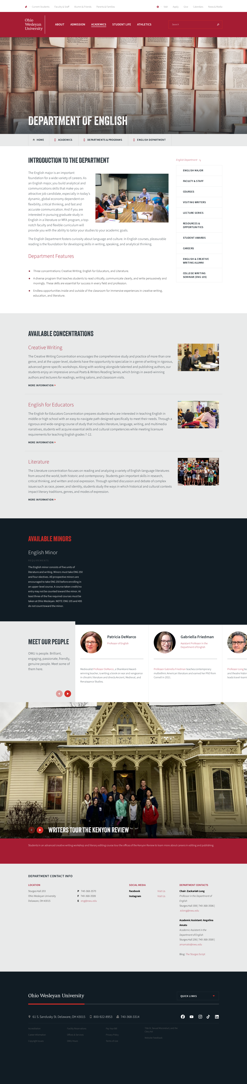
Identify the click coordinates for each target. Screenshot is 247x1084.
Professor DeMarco (103, 669)
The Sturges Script (195, 954)
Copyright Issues (36, 1041)
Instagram (200, 1017)
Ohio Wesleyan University (35, 28)
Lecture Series (193, 213)
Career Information (37, 1035)
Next (67, 693)
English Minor (42, 552)
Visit (166, 7)
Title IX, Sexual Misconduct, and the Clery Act (161, 1030)
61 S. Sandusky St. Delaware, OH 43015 (59, 1016)
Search (218, 24)
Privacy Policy (112, 1035)
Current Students (40, 7)
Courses (188, 192)
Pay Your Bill (111, 1028)
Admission (77, 24)
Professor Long (235, 669)
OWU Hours (72, 1041)
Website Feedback (153, 1038)
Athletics (144, 24)
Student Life (121, 24)
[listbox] (198, 996)
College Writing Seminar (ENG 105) (195, 275)
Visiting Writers (194, 202)
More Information (41, 385)
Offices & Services (75, 1035)
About (59, 24)
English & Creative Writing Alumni (196, 261)
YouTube (192, 1017)
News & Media (215, 7)
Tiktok (208, 1017)
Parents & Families (105, 7)
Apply (176, 7)
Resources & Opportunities (193, 225)
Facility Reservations (76, 1028)
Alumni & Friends (82, 7)
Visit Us (161, 891)
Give (186, 7)
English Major (193, 170)
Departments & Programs (104, 140)
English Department (151, 140)
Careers (188, 248)
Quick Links (188, 996)
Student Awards (194, 238)
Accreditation (34, 1028)
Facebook (183, 1017)
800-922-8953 (103, 1016)
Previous (59, 693)
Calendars (198, 7)
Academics (98, 24)
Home (40, 140)
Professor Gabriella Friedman (170, 669)
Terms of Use (112, 1041)
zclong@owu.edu (189, 911)
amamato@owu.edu (190, 944)
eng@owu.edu (89, 901)
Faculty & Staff (61, 7)
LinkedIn (217, 1017)
